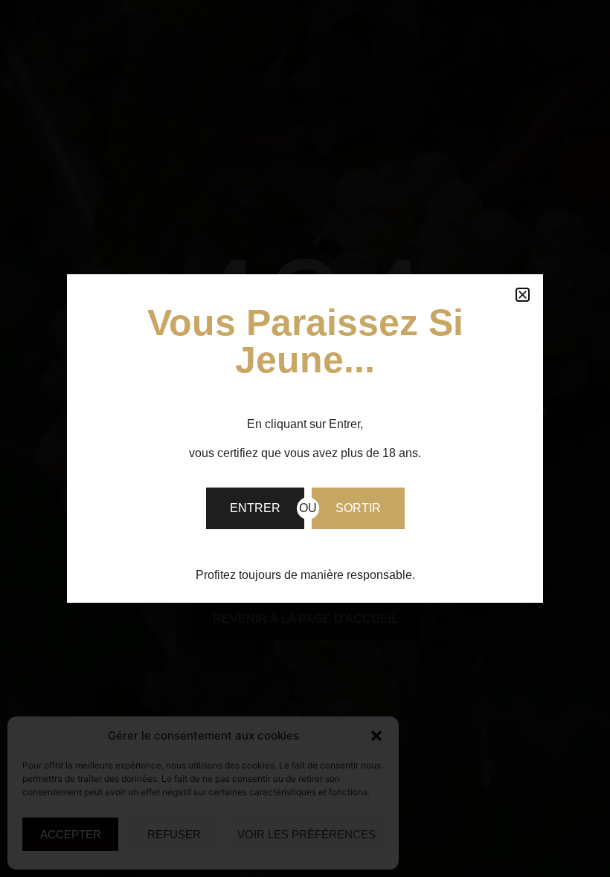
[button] (376, 735)
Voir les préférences (306, 834)
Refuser (174, 834)
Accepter (70, 834)
